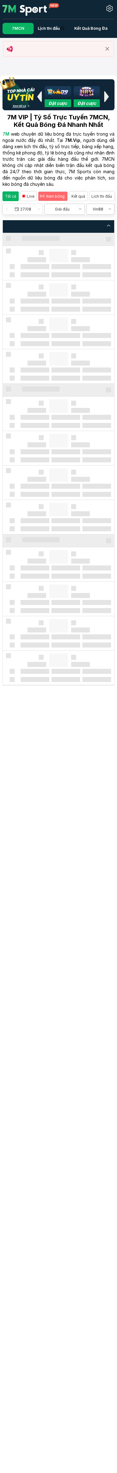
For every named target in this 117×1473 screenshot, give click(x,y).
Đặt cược (57, 103)
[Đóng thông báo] (107, 48)
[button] (39, 96)
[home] (30, 9)
